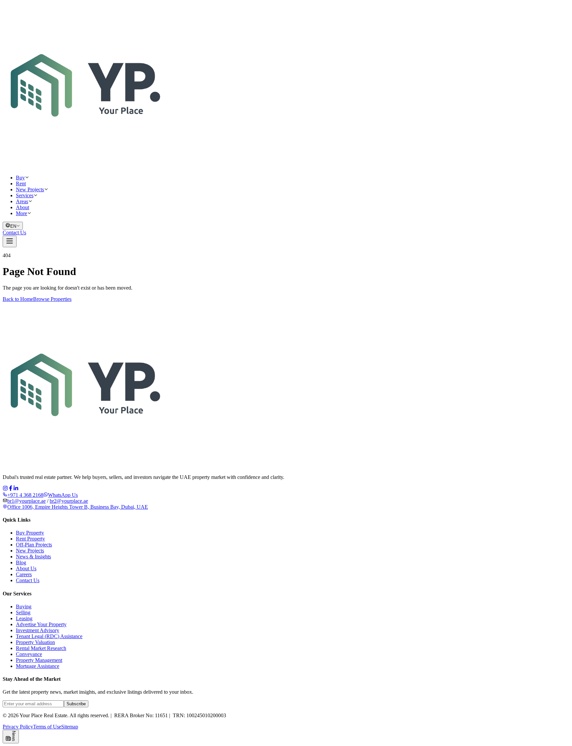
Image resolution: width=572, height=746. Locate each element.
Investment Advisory (37, 630)
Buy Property (30, 533)
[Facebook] (10, 489)
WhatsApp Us (63, 495)
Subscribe (76, 703)
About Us (26, 568)
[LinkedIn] (16, 489)
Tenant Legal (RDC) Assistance (49, 636)
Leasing (24, 618)
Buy (20, 177)
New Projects (30, 189)
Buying (23, 606)
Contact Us (14, 232)
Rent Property (30, 538)
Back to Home (18, 299)
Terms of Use (47, 726)
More (21, 213)
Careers (24, 574)
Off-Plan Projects (34, 544)
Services (24, 195)
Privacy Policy (18, 726)
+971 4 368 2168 (25, 495)
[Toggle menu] (10, 241)
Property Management (39, 660)
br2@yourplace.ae (69, 501)
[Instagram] (5, 489)
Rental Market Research (41, 648)
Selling (23, 612)
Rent (21, 183)
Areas (22, 201)
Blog (21, 562)
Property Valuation (35, 642)
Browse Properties (52, 299)
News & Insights (33, 556)
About (22, 207)
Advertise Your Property (41, 624)
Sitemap (69, 726)
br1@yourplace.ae (26, 501)
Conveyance (29, 654)
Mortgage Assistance (37, 666)
